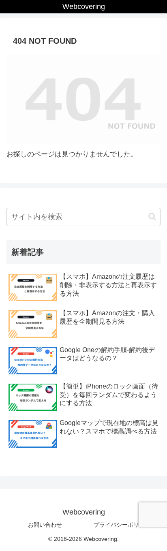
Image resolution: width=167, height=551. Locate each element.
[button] (152, 216)
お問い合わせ (45, 524)
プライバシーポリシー (122, 524)
